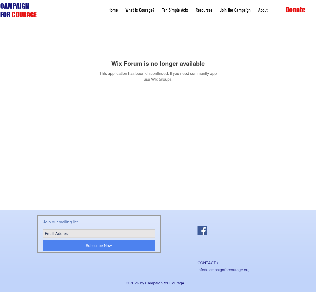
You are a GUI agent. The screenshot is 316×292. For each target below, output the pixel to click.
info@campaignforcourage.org (224, 270)
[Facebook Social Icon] (202, 230)
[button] (204, 10)
